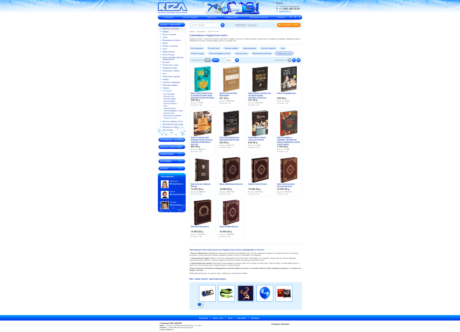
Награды (166, 79)
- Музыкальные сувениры (172, 115)
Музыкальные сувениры (262, 53)
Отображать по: (281, 60)
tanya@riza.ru (177, 205)
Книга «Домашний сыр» (286, 93)
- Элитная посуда (169, 108)
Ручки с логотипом (169, 34)
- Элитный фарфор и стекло (173, 111)
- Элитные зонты (169, 113)
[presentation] (199, 304)
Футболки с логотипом (171, 29)
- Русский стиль (168, 96)
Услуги (164, 168)
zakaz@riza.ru (177, 184)
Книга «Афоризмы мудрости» (231, 184)
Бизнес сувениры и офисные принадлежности (173, 58)
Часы (164, 73)
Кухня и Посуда (168, 54)
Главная (191, 31)
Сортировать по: (197, 60)
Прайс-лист (211, 17)
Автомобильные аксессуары (173, 124)
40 (294, 60)
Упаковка (166, 88)
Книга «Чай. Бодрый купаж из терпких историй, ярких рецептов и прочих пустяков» (202, 95)
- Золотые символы (170, 103)
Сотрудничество (231, 17)
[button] (232, 60)
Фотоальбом (203, 318)
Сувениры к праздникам (171, 82)
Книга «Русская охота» (200, 226)
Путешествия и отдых (170, 65)
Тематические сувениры (171, 76)
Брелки (165, 43)
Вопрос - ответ (218, 318)
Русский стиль (213, 48)
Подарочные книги (284, 53)
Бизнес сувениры (170, 25)
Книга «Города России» (257, 184)
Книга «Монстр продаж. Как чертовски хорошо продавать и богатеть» (259, 95)
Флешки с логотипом (170, 46)
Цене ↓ (215, 60)
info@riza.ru (285, 11)
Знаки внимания (249, 48)
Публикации (255, 318)
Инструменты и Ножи (170, 127)
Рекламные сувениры (172, 140)
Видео (230, 318)
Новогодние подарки (170, 85)
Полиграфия (166, 154)
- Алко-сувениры (169, 94)
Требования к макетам (258, 17)
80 (298, 60)
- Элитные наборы (169, 99)
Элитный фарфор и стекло (219, 53)
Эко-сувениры (168, 130)
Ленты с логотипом (171, 147)
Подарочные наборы (170, 68)
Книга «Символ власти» (228, 226)
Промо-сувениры (169, 52)
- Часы (165, 106)
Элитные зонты (241, 53)
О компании (168, 17)
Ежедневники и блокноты (172, 40)
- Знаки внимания (169, 101)
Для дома (166, 62)
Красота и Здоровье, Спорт (172, 121)
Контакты (281, 17)
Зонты (165, 49)
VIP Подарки (167, 91)
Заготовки (165, 161)
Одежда (165, 31)
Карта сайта (241, 318)
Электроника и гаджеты (171, 71)
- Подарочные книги (170, 118)
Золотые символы (268, 48)
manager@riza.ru (179, 194)
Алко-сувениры (197, 48)
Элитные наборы (231, 48)
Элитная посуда (197, 53)
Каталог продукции (190, 17)
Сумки (165, 37)
